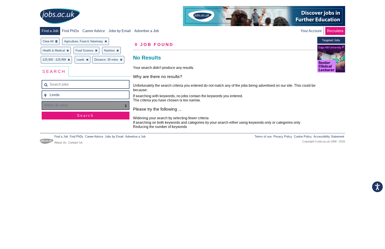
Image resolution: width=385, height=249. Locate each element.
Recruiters (335, 31)
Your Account (311, 31)
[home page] (60, 16)
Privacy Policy (282, 136)
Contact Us (75, 142)
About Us (60, 142)
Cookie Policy (303, 136)
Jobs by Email (120, 31)
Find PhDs (70, 31)
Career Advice (93, 31)
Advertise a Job (146, 31)
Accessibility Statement (328, 136)
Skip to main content (18, 4)
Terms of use (263, 136)
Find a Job (50, 31)
